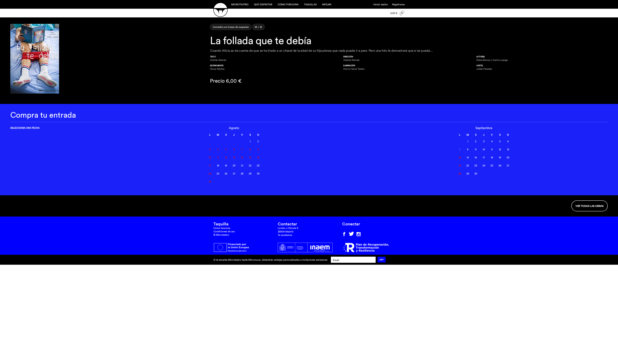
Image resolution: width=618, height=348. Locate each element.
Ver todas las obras (590, 206)
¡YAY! (381, 259)
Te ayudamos (285, 235)
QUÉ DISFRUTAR (263, 4)
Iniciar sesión (380, 4)
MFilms (326, 4)
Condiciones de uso (224, 231)
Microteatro (220, 10)
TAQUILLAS (310, 4)
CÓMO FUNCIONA (288, 4)
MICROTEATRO (239, 4)
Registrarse (398, 4)
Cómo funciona (221, 228)
